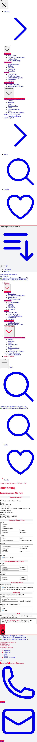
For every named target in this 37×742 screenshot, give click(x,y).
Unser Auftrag (12, 55)
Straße (22, 538)
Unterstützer (11, 71)
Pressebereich (12, 79)
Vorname (22, 530)
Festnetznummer (25, 546)
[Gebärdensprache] (7, 266)
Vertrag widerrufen (9, 657)
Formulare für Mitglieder (15, 78)
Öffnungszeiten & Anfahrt (15, 86)
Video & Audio (12, 74)
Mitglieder (11, 67)
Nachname (23, 532)
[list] (18, 654)
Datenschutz (7, 652)
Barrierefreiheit (12, 59)
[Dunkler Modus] (4, 266)
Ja (4, 608)
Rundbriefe (11, 81)
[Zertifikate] (18, 661)
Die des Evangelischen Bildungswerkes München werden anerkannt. (17, 621)
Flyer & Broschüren (14, 76)
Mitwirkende (11, 69)
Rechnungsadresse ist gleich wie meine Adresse (18, 587)
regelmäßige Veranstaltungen (16, 57)
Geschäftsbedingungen (13, 620)
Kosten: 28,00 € (9, 558)
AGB (5, 654)
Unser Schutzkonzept (14, 60)
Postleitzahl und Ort (26, 540)
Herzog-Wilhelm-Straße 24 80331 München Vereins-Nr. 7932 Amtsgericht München (8, 645)
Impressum (7, 650)
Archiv (6, 656)
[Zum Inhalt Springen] (18, 264)
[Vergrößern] (1, 266)
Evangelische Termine (14, 116)
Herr (5, 524)
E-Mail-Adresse (24, 552)
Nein (5, 610)
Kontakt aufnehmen (13, 84)
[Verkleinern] (2, 266)
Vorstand (10, 66)
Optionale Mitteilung (24, 601)
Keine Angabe (8, 528)
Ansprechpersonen (13, 64)
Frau (5, 526)
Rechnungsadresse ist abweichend (14, 589)
